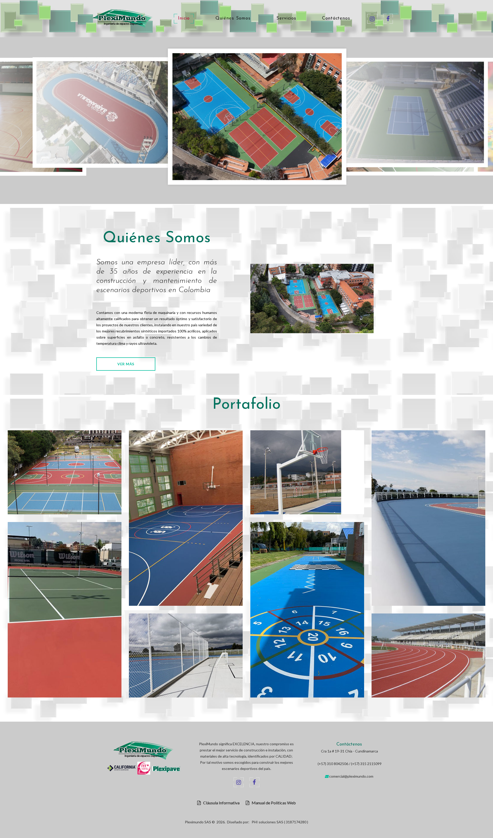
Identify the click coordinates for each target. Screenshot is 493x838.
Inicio (184, 18)
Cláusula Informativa (220, 803)
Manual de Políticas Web (272, 803)
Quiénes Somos (233, 18)
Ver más (125, 364)
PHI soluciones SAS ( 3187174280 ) (280, 822)
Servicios (286, 18)
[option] (146, 118)
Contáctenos (336, 18)
